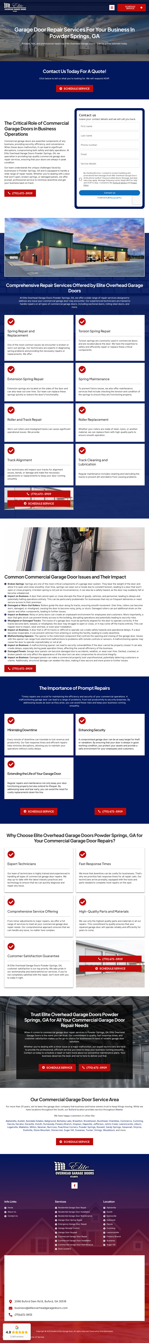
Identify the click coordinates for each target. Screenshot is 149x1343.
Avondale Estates (34, 1121)
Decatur (20, 1124)
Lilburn (137, 1124)
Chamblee (114, 1121)
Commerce (126, 1121)
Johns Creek (111, 1124)
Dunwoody (48, 1124)
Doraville (29, 1124)
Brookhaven (90, 1121)
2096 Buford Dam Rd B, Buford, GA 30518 (40, 1301)
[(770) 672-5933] (10, 1315)
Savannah (127, 1127)
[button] (131, 7)
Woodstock (109, 1130)
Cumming (138, 1121)
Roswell (101, 1127)
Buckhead (102, 1121)
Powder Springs (87, 1127)
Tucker (89, 1130)
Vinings (98, 1130)
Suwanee (80, 1130)
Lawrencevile (126, 1124)
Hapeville (87, 1124)
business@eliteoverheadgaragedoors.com (41, 1307)
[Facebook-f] (74, 1185)
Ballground (50, 1121)
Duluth (38, 1124)
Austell (21, 1121)
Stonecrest (57, 1130)
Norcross (52, 1127)
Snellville (27, 1130)
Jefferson (98, 1124)
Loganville (12, 1127)
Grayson (77, 1124)
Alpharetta (11, 1121)
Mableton (24, 1127)
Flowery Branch (63, 1124)
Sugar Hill (69, 1130)
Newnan (42, 1127)
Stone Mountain (42, 1130)
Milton (33, 1127)
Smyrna (137, 1127)
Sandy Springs (113, 1127)
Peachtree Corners (68, 1127)
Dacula (10, 1124)
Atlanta (119, 1109)
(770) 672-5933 (23, 1314)
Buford (72, 1109)
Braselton (78, 1121)
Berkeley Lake (64, 1121)
